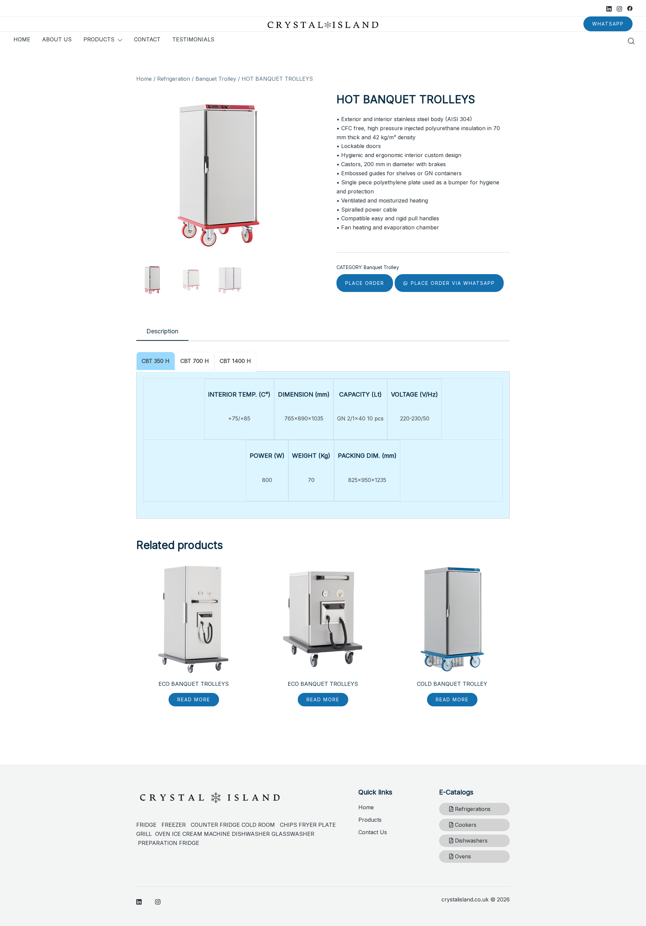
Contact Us (372, 832)
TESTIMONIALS (193, 39)
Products (370, 819)
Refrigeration (173, 78)
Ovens (462, 856)
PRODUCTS (98, 39)
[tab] (162, 331)
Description (162, 331)
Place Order (364, 283)
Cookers (464, 824)
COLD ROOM (261, 824)
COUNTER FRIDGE (216, 824)
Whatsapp (608, 24)
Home (144, 78)
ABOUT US (57, 39)
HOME (21, 39)
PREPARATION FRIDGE (168, 843)
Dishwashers (470, 840)
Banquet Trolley (215, 78)
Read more (193, 699)
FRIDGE (149, 824)
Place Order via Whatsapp (452, 283)
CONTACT (147, 39)
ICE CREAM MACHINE (201, 833)
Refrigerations (472, 809)
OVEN (162, 833)
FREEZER (174, 824)
